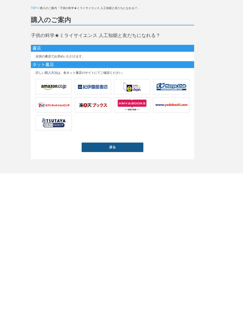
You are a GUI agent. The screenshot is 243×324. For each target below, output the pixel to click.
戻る (112, 147)
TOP (34, 8)
